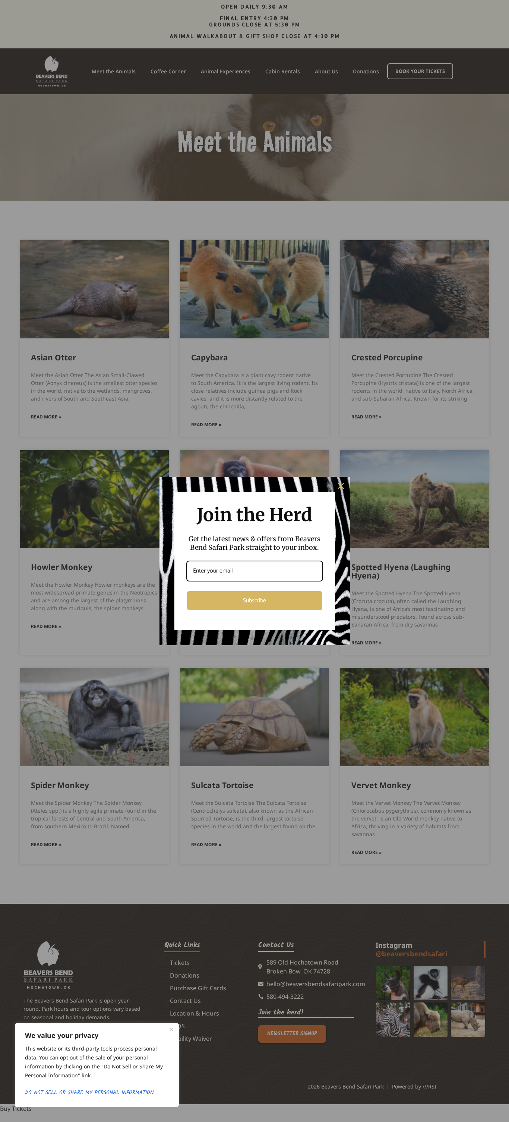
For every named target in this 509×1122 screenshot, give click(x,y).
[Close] (171, 1029)
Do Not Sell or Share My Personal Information (89, 1092)
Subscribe (254, 601)
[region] (97, 1065)
